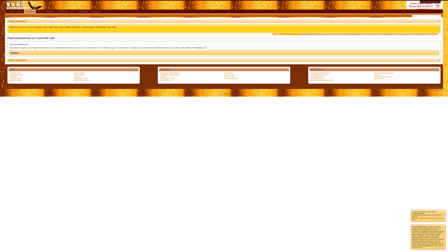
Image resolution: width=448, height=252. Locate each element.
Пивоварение (50, 11)
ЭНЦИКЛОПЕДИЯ (16, 80)
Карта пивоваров (63, 11)
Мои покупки (30, 11)
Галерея (40, 11)
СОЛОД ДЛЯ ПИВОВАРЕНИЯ (320, 73)
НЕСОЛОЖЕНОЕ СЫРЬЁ (319, 75)
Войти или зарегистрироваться (430, 1)
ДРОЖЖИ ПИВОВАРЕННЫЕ (383, 73)
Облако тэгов (423, 34)
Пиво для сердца (388, 34)
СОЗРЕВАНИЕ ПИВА (231, 78)
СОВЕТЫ (163, 77)
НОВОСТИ (13, 77)
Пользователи (95, 11)
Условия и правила (436, 90)
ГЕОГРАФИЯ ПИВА (16, 75)
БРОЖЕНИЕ (228, 73)
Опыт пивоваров (415, 34)
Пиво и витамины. (369, 34)
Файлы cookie (276, 34)
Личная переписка (432, 34)
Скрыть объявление (438, 27)
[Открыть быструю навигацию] (439, 21)
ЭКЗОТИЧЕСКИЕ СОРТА (82, 80)
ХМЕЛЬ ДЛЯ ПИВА (317, 77)
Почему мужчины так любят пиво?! (338, 34)
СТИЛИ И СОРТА (15, 78)
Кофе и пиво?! (378, 34)
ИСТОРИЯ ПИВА (15, 73)
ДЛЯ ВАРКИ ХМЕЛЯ (317, 78)
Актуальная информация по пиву (289, 34)
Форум (20, 11)
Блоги (72, 11)
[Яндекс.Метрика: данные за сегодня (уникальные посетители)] (227, 94)
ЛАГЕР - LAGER (79, 75)
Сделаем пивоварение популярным (308, 34)
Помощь (428, 87)
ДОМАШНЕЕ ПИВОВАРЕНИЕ (170, 73)
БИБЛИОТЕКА (165, 80)
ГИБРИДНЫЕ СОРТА (81, 78)
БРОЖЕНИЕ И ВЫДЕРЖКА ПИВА (322, 80)
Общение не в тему (323, 34)
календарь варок (39, 27)
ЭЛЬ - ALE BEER (79, 73)
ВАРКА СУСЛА (379, 78)
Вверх (440, 87)
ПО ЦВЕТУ (77, 77)
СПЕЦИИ (377, 75)
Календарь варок (83, 11)
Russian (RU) (10, 87)
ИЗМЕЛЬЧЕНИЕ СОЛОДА (382, 77)
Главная (12, 11)
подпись (22, 27)
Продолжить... (15, 52)
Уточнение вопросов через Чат (401, 34)
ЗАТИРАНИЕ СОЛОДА (167, 78)
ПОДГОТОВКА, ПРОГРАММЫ (169, 75)
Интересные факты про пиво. (356, 34)
